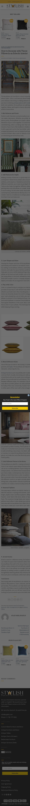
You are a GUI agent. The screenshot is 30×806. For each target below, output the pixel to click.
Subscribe (15, 408)
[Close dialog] (28, 395)
